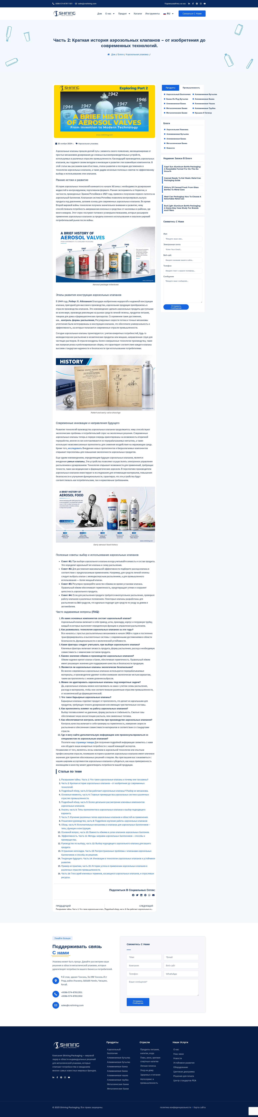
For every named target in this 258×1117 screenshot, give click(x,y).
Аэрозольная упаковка (137, 54)
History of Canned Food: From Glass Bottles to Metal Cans (181, 188)
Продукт (122, 13)
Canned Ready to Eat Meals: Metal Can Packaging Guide (182, 179)
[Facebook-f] (193, 4)
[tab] (170, 88)
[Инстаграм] (201, 4)
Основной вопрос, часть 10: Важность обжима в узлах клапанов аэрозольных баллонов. (105, 832)
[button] (133, 895)
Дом (99, 13)
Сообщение (168, 276)
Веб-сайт (167, 255)
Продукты (112, 1042)
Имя (165, 234)
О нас (108, 13)
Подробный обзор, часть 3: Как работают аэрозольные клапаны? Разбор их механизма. (104, 790)
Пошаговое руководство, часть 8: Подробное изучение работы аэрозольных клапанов (104, 821)
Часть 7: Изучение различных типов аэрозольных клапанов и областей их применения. (104, 817)
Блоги (121, 54)
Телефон (167, 266)
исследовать (75, 448)
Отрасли (145, 1042)
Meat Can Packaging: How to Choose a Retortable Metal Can (182, 197)
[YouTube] (205, 4)
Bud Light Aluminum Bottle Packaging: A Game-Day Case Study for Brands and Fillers (182, 208)
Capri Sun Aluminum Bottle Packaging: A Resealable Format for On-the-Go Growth (182, 168)
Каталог (138, 13)
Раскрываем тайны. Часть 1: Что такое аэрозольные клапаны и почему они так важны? (104, 779)
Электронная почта (171, 244)
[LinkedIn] (189, 4)
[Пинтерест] (197, 4)
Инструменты (152, 13)
